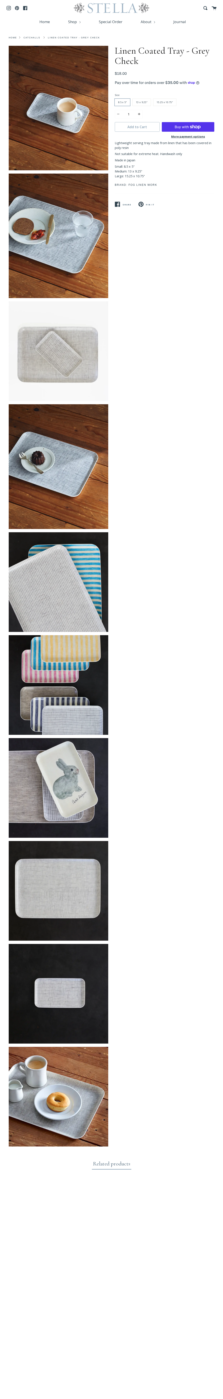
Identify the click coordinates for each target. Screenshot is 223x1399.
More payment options (188, 136)
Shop (73, 21)
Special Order (110, 21)
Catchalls (32, 37)
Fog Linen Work (142, 185)
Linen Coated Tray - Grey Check (74, 37)
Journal (179, 21)
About (146, 21)
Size (117, 95)
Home (44, 21)
